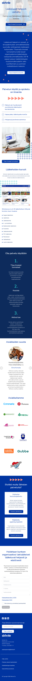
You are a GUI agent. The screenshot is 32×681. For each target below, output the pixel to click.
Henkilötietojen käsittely (8, 665)
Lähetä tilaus (6, 607)
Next (30, 368)
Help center (5, 659)
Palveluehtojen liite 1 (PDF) (9, 597)
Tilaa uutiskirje (7, 631)
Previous (1, 368)
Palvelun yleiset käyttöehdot (9, 662)
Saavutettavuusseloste (8, 669)
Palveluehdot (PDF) (7, 600)
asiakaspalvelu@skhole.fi (8, 649)
